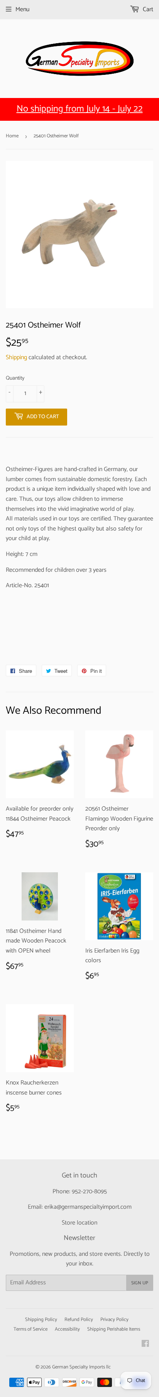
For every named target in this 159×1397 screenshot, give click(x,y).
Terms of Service (30, 1329)
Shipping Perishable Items (113, 1329)
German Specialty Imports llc (81, 1367)
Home (12, 136)
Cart (147, 9)
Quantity (15, 378)
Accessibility (67, 1329)
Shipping (16, 357)
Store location (79, 1223)
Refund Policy (78, 1320)
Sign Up (139, 1283)
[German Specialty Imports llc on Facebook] (145, 1345)
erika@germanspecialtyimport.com (88, 1207)
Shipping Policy (41, 1320)
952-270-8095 (89, 1191)
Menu (22, 9)
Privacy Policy (114, 1320)
